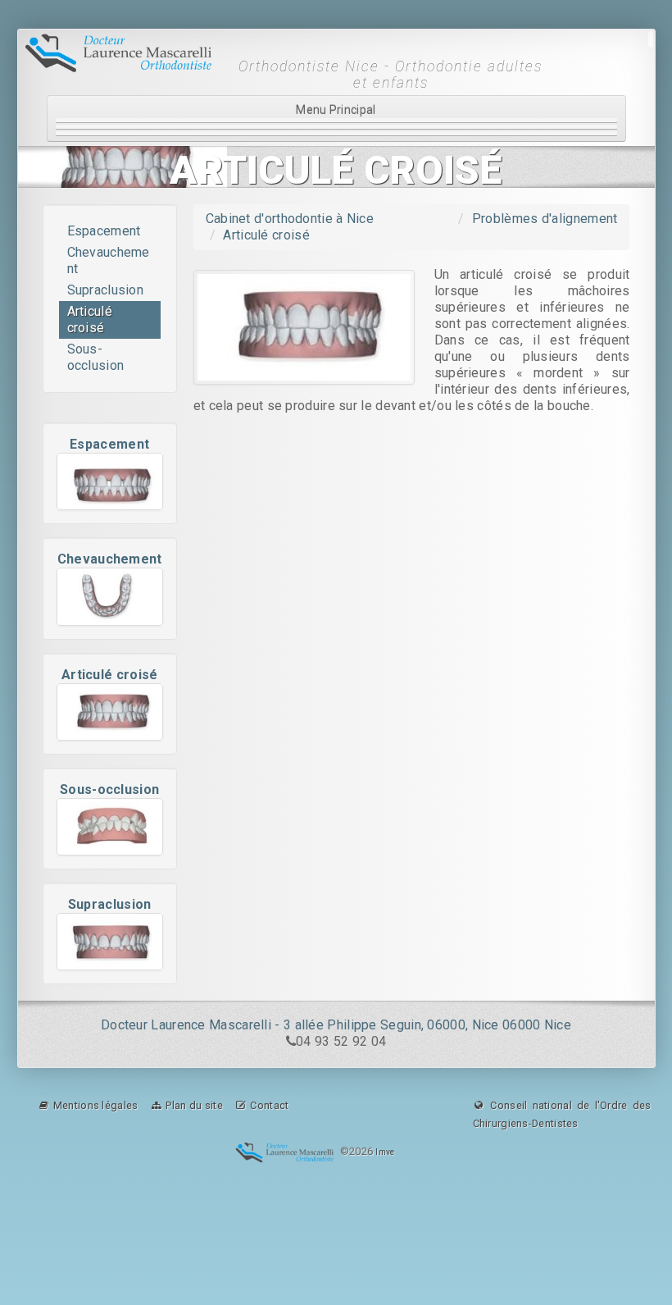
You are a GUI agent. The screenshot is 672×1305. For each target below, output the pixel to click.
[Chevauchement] (110, 596)
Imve (384, 1153)
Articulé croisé (89, 319)
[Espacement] (110, 481)
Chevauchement (108, 260)
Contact (267, 1105)
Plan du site (193, 1105)
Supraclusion (105, 290)
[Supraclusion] (110, 941)
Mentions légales (94, 1105)
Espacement (104, 231)
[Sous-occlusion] (110, 827)
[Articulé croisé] (110, 712)
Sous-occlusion (96, 357)
